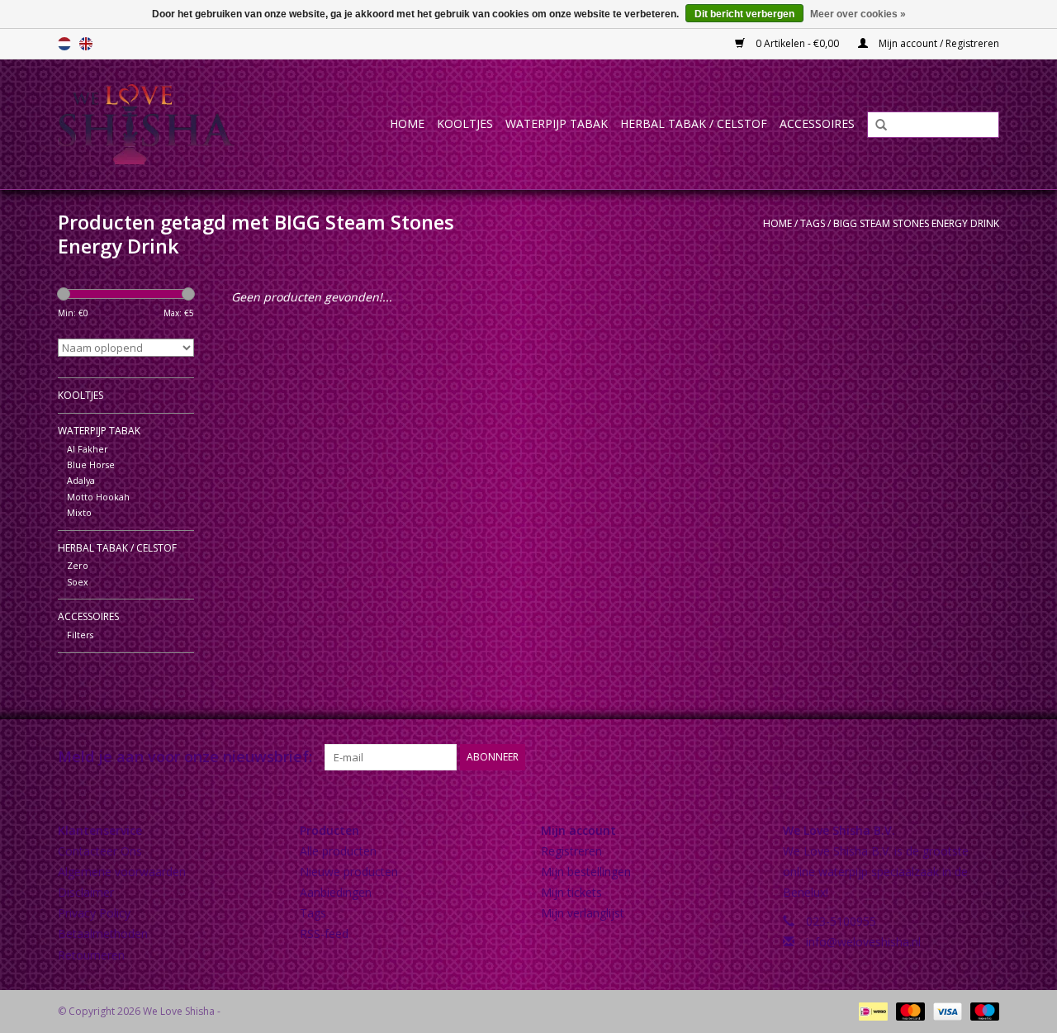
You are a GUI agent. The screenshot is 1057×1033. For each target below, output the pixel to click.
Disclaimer (86, 892)
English (85, 43)
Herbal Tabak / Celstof (693, 123)
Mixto (79, 512)
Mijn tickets (571, 892)
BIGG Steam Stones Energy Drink (916, 223)
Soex (77, 582)
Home (407, 123)
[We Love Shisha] (163, 124)
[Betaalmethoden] (871, 1010)
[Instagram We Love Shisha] (986, 757)
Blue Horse (91, 464)
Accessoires (817, 123)
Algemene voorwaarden (122, 871)
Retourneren (91, 955)
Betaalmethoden (103, 933)
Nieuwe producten (349, 871)
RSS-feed (324, 933)
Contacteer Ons (100, 851)
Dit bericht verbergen (744, 14)
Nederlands (64, 43)
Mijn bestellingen (586, 871)
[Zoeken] (875, 125)
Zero (77, 565)
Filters (80, 634)
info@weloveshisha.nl (863, 942)
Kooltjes (465, 123)
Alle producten (338, 851)
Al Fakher (87, 449)
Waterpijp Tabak (556, 123)
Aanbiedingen (336, 892)
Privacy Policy (94, 913)
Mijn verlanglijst (582, 913)
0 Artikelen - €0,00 (797, 43)
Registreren (571, 851)
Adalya (81, 480)
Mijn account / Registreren (937, 43)
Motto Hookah (98, 496)
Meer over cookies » (858, 14)
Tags (812, 223)
